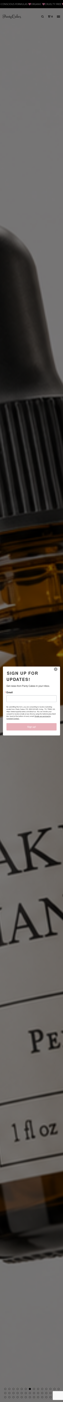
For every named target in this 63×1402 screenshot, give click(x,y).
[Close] (57, 669)
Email (9, 692)
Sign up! (31, 726)
